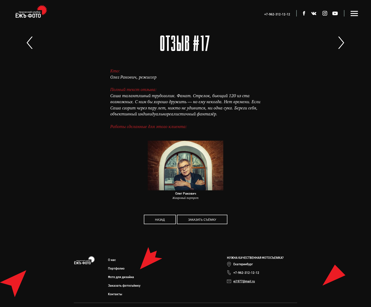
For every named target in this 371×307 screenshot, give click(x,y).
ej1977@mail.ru (244, 281)
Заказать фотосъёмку (124, 285)
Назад (160, 219)
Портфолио (116, 268)
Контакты (115, 294)
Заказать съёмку (202, 219)
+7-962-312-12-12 (246, 272)
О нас (112, 260)
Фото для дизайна (121, 277)
